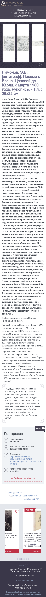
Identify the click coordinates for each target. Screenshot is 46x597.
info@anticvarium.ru (25, 580)
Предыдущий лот (24, 9)
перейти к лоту (23, 550)
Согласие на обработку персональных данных (23, 594)
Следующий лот (21, 15)
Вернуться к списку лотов (25, 12)
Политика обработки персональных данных (23, 592)
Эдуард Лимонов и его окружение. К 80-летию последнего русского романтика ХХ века (25, 460)
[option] (8, 43)
